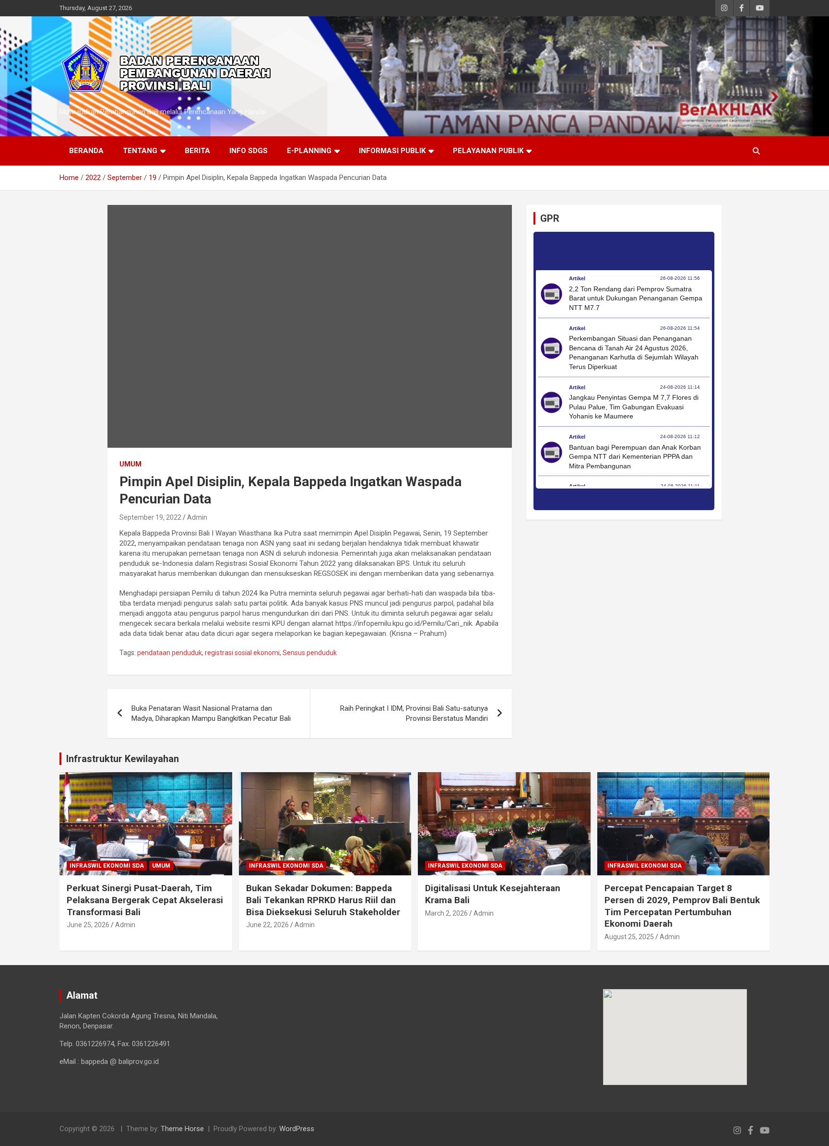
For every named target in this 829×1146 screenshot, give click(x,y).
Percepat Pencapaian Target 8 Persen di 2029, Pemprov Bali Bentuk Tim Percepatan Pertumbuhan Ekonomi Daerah (682, 906)
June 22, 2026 (267, 925)
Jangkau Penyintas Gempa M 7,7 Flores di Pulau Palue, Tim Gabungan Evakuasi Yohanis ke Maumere (634, 407)
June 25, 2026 (88, 925)
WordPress (296, 1128)
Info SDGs (248, 150)
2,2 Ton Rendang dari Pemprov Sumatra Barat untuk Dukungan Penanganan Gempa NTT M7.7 (635, 298)
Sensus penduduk (310, 653)
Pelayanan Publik (488, 150)
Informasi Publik (392, 150)
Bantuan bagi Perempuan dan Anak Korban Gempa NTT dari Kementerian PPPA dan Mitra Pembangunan (635, 456)
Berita (197, 150)
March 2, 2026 (446, 913)
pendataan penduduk (169, 653)
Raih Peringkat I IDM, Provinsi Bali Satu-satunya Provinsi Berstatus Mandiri (414, 713)
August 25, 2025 (629, 937)
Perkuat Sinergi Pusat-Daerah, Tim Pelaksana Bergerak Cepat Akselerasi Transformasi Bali (145, 900)
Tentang (140, 150)
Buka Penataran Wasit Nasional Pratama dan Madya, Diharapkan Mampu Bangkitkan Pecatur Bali (211, 713)
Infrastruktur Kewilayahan (122, 758)
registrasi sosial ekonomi (242, 653)
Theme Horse (182, 1128)
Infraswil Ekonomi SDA (107, 865)
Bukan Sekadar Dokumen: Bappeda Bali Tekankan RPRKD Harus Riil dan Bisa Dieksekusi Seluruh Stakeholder (323, 900)
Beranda (86, 150)
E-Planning (309, 150)
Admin (197, 517)
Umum (130, 464)
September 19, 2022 (150, 517)
